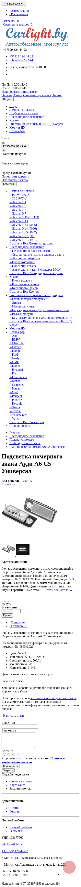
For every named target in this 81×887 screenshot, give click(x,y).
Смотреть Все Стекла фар (26, 422)
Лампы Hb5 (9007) (23, 232)
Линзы (15, 302)
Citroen (15, 347)
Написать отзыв (13, 715)
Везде (13, 106)
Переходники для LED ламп (29, 250)
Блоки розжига (20, 280)
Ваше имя (8, 722)
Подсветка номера (23, 265)
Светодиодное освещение (26, 116)
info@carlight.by (12, 844)
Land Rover (18, 377)
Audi (13, 335)
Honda (14, 366)
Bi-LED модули (21, 314)
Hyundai (16, 369)
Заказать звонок (20, 788)
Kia (13, 373)
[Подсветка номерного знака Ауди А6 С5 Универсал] (29, 540)
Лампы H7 (17, 213)
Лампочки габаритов (24, 258)
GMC (14, 362)
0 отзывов (8, 484)
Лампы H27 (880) (22, 236)
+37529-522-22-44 (21, 60)
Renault (15, 403)
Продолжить (10, 766)
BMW (14, 339)
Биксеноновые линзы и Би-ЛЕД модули (36, 124)
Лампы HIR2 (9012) (23, 240)
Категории (9, 183)
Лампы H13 (18, 221)
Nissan (14, 388)
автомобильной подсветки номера (53, 698)
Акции (14, 808)
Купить (7, 615)
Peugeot (15, 396)
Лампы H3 (17, 206)
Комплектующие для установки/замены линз (40, 317)
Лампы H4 (17, 209)
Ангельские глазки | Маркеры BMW (35, 269)
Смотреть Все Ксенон (24, 291)
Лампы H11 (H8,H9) (24, 217)
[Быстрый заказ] (15, 616)
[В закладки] (3, 601)
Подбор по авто (19, 425)
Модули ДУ (17, 127)
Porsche (15, 399)
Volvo (14, 418)
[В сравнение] (7, 601)
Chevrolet (16, 343)
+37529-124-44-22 (21, 56)
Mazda (14, 381)
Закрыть (8, 770)
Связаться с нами (20, 781)
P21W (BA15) (19, 194)
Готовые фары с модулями (28, 299)
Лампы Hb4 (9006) (23, 228)
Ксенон (14, 120)
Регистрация (18, 14)
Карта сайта (17, 785)
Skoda (14, 407)
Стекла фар (17, 131)
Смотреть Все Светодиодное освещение (36, 273)
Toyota (15, 411)
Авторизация (19, 10)
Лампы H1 (17, 202)
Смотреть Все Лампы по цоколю (31, 243)
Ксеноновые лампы (23, 288)
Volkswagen (18, 414)
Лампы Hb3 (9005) (23, 224)
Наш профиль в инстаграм (19, 91)
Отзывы (14, 811)
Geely (14, 358)
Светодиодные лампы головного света (36, 254)
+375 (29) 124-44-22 (15, 851)
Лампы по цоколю (21, 109)
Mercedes (16, 384)
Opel (13, 392)
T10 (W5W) (18, 198)
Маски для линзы (22, 306)
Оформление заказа (15, 180)
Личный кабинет (20, 827)
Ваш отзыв (9, 730)
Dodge (14, 350)
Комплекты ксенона (24, 284)
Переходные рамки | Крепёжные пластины (39, 310)
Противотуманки (22, 262)
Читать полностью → (58, 590)
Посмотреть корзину (15, 176)
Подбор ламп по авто (23, 113)
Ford (13, 354)
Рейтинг (7, 750)
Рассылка (15, 831)
